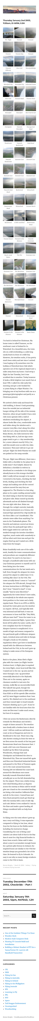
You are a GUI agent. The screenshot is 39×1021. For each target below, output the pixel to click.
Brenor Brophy (8, 865)
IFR (6, 989)
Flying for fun (10, 975)
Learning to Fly (11, 992)
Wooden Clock (10, 936)
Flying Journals (15, 867)
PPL (6, 995)
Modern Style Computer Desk (16, 939)
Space (7, 1001)
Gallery (28, 865)
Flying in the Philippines (14, 984)
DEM (7, 972)
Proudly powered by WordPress (24, 1017)
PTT (6, 998)
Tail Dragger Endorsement (15, 1003)
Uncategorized (11, 1006)
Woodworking (10, 1009)
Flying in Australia (12, 978)
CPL (6, 969)
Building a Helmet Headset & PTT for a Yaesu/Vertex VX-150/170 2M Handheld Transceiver (20, 950)
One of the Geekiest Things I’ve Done (20, 933)
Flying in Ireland (11, 981)
